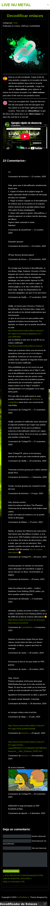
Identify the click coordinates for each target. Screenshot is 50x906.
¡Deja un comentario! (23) (14, 882)
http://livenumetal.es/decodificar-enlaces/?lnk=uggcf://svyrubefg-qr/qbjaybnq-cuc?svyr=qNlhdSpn (26, 333)
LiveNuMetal (26, 627)
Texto (15, 23)
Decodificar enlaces (25, 16)
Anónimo (25, 733)
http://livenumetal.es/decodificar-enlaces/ (25, 346)
